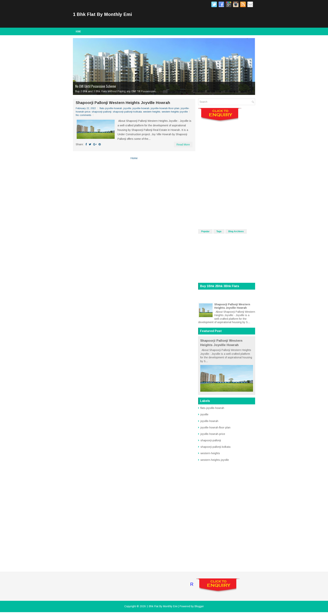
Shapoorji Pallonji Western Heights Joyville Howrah (123, 103)
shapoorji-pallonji (101, 111)
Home (78, 31)
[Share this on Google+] (95, 144)
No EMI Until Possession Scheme (95, 86)
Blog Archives (236, 231)
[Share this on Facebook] (86, 144)
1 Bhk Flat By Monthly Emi (102, 14)
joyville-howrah (140, 108)
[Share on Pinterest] (100, 144)
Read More (183, 144)
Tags (219, 231)
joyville (127, 108)
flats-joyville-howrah (111, 108)
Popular (205, 231)
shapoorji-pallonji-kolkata (127, 111)
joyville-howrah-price (212, 433)
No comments (83, 115)
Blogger (199, 606)
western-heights (151, 111)
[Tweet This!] (90, 144)
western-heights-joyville (175, 111)
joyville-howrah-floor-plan (165, 108)
